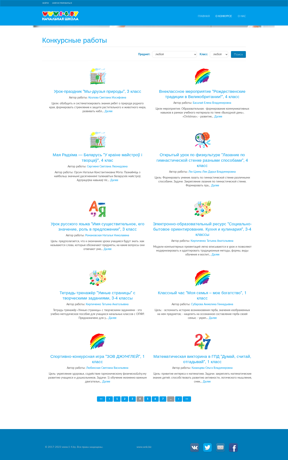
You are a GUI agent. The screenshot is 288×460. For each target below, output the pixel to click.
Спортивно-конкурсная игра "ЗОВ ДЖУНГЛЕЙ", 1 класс (97, 358)
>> (187, 399)
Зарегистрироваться (62, 3)
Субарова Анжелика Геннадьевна (212, 304)
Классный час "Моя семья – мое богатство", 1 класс (202, 295)
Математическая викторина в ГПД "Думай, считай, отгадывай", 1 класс (202, 358)
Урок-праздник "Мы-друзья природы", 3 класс (97, 91)
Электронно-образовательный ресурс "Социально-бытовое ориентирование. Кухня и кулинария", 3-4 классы (202, 229)
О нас (242, 16)
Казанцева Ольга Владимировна (212, 368)
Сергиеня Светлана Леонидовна (107, 166)
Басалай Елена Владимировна (212, 103)
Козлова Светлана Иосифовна (107, 97)
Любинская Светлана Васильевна (107, 368)
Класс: (204, 54)
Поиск (238, 54)
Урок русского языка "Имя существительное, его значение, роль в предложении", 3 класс (97, 226)
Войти (46, 3)
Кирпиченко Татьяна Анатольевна (212, 241)
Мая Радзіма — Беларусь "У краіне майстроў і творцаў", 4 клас (97, 157)
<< (101, 399)
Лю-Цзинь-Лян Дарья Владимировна (212, 171)
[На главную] (60, 15)
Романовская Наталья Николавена (107, 235)
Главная (204, 16)
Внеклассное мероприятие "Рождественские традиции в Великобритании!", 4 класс (202, 93)
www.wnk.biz (144, 447)
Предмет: (144, 54)
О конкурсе (224, 16)
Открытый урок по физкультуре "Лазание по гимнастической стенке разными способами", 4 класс (202, 160)
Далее (108, 111)
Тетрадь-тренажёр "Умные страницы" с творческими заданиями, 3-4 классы (97, 295)
